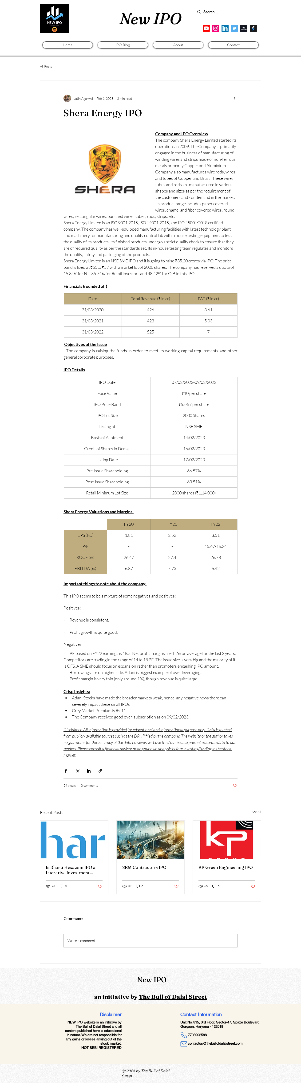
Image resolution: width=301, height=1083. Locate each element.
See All (256, 812)
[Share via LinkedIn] (89, 771)
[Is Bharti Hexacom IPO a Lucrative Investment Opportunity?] (74, 840)
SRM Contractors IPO (144, 867)
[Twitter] (234, 28)
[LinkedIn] (225, 28)
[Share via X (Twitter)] (77, 771)
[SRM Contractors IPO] (151, 840)
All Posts (46, 66)
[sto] (253, 28)
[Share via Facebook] (65, 771)
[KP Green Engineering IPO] (227, 840)
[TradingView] (243, 28)
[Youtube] (206, 28)
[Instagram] (215, 28)
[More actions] (235, 98)
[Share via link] (100, 771)
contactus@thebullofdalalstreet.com (215, 1043)
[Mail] (183, 1044)
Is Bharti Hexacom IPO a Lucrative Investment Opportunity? (70, 870)
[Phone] (183, 1035)
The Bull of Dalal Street (173, 996)
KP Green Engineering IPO (225, 867)
